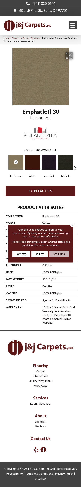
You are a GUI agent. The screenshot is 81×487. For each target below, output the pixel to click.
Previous (5, 162)
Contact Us (40, 191)
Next (75, 162)
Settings (59, 253)
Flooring (16, 38)
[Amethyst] (49, 162)
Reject (39, 253)
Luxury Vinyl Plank (40, 380)
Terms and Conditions (39, 473)
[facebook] (43, 450)
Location (40, 421)
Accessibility (14, 473)
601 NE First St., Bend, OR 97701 (43, 10)
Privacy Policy (64, 473)
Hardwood (41, 376)
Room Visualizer (40, 403)
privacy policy (39, 241)
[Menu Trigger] (73, 25)
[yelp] (36, 450)
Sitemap (40, 478)
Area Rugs (40, 385)
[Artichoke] (65, 162)
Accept (21, 253)
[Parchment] (16, 162)
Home (7, 38)
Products (35, 38)
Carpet (25, 38)
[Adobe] (32, 162)
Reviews (40, 426)
